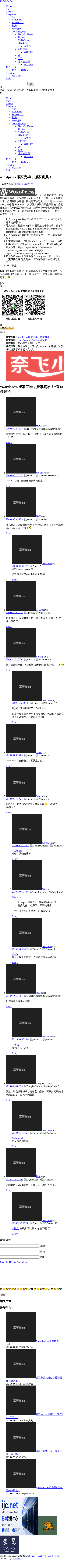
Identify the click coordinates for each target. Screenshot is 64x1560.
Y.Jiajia (39, 610)
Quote (25, 1262)
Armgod (39, 796)
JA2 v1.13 (11, 67)
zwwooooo (41, 472)
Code (19, 1262)
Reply (9, 442)
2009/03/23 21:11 (20, 566)
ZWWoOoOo (6, 1)
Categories (11, 14)
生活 (20, 58)
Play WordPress (25, 34)
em (3, 1262)
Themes (9, 11)
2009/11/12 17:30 (14, 659)
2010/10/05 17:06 (20, 892)
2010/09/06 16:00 (14, 755)
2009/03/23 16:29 (14, 519)
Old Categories (19, 31)
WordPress (17, 19)
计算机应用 (24, 61)
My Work (16, 75)
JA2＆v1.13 (18, 22)
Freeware (28, 64)
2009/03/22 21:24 (14, 475)
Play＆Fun (23, 43)
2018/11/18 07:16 (14, 1179)
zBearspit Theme (52, 1556)
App (14, 17)
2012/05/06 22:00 (20, 1039)
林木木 (39, 425)
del (7, 1262)
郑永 (38, 1176)
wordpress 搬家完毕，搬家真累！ (35, 337)
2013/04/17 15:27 (20, 1133)
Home (9, 6)
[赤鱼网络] (9, 1553)
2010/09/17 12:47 (20, 845)
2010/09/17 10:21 (14, 799)
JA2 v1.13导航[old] (21, 70)
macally (39, 656)
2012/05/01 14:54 (14, 995)
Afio (44, 889)
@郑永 (15, 1228)
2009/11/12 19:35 (20, 703)
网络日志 (28, 52)
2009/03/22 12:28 (14, 428)
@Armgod (17, 850)
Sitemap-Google (35, 1556)
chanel (39, 752)
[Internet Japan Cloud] (19, 1534)
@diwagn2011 (19, 1138)
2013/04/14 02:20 (14, 1086)
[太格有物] (47, 1534)
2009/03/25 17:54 (14, 612)
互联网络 (22, 49)
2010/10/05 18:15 (20, 949)
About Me (11, 73)
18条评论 (28, 183)
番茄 (38, 992)
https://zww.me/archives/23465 (32, 340)
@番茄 (15, 1045)
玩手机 (27, 46)
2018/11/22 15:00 (20, 1223)
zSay (8, 9)
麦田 (38, 516)
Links (8, 78)
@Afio (15, 954)
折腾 (14, 25)
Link (13, 1262)
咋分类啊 (16, 28)
